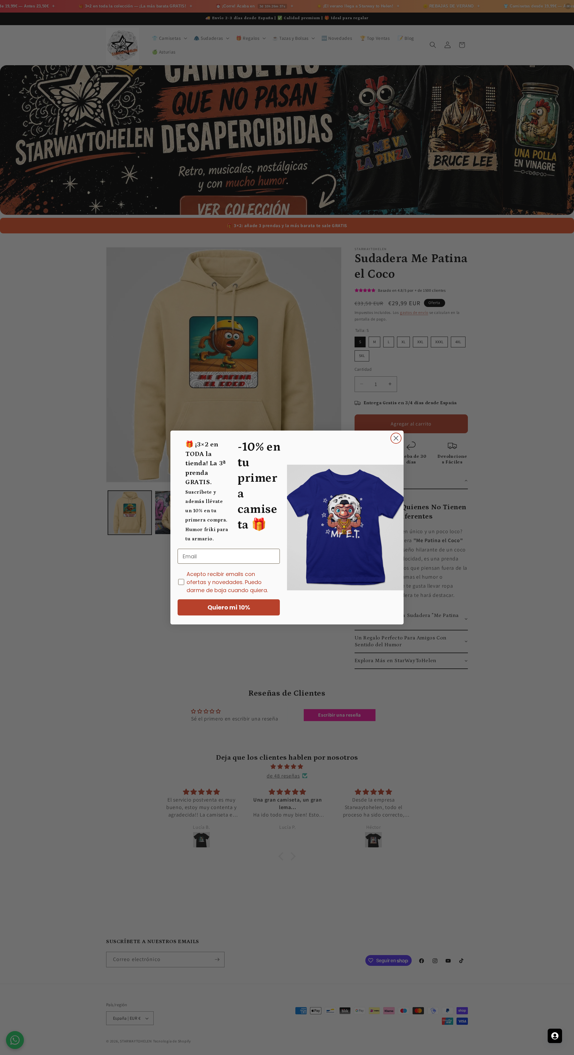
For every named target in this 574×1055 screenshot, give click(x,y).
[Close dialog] (396, 438)
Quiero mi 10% (228, 607)
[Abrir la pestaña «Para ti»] (555, 1036)
